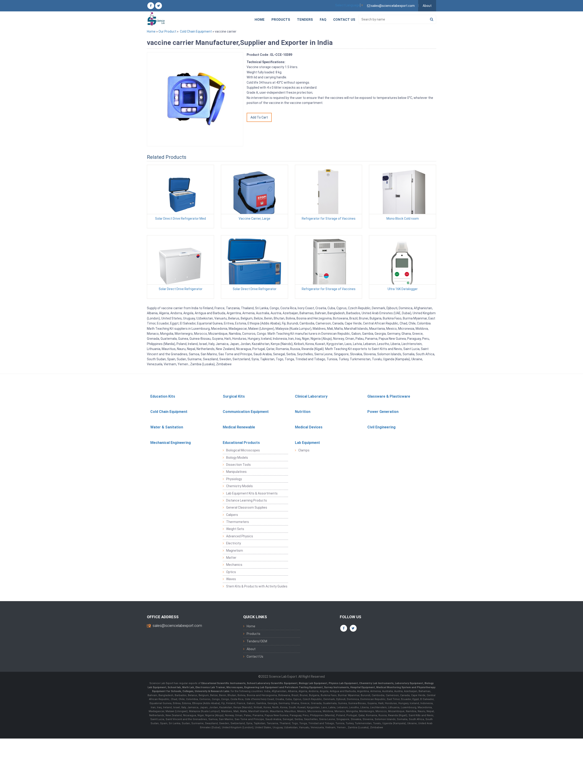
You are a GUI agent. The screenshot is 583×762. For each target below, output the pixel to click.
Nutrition (302, 411)
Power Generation (383, 411)
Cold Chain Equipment (196, 31)
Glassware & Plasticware (388, 396)
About (427, 6)
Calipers (232, 515)
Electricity (233, 543)
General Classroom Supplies (246, 507)
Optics (231, 572)
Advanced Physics (239, 536)
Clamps (303, 450)
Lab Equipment (307, 442)
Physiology (234, 479)
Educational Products (241, 442)
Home (260, 20)
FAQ (323, 20)
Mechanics (234, 564)
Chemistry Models (239, 486)
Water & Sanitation (166, 427)
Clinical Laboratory (311, 396)
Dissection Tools (238, 464)
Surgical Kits (234, 396)
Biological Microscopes (243, 450)
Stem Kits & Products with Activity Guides (256, 586)
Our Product (167, 31)
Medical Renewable (239, 427)
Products (280, 20)
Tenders (305, 20)
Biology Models (237, 457)
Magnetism (234, 550)
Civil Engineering (381, 427)
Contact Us (344, 20)
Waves (231, 579)
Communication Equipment (246, 411)
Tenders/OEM (257, 641)
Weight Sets (235, 529)
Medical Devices (308, 427)
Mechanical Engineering (170, 442)
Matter (231, 557)
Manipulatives (236, 472)
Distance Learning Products (246, 500)
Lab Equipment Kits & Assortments (252, 493)
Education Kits (162, 396)
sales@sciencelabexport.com (177, 625)
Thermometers (237, 522)
